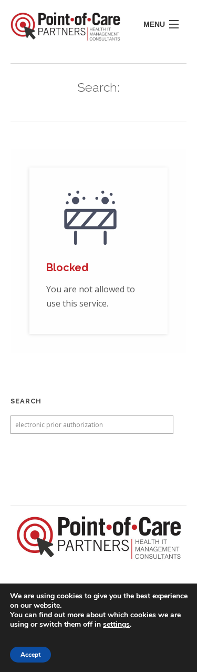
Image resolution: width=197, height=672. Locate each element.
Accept (30, 654)
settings (116, 624)
